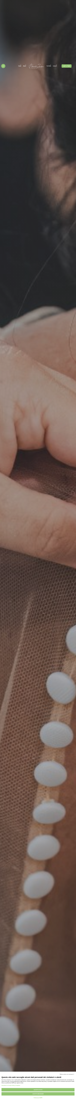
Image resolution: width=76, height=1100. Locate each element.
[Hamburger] (3, 66)
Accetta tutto (38, 1089)
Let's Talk (66, 66)
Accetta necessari (38, 1093)
